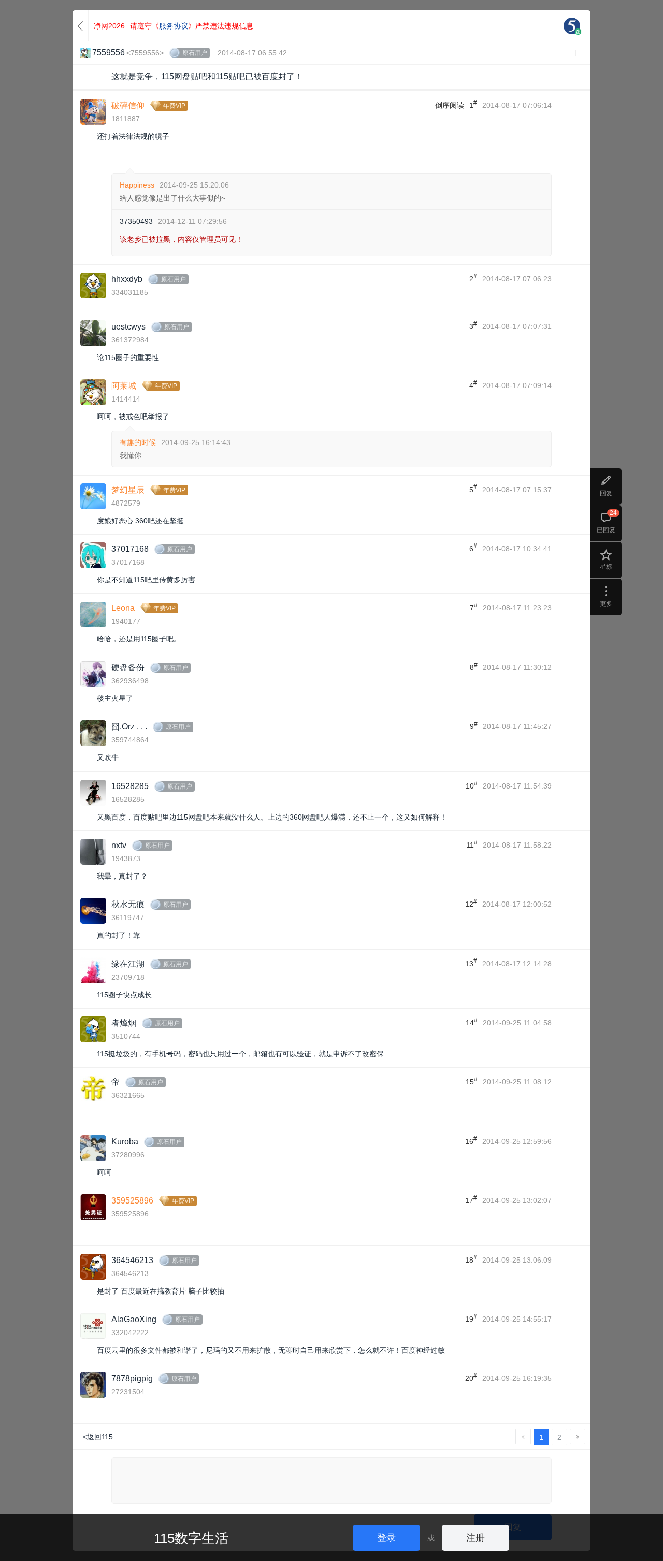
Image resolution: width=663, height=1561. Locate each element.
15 (472, 1081)
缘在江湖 (128, 963)
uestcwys (128, 326)
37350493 (136, 221)
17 (471, 1199)
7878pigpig (132, 1378)
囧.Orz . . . (129, 726)
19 (471, 1318)
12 (471, 903)
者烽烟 (123, 1023)
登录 (386, 1538)
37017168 (130, 549)
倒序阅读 (449, 105)
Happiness (137, 185)
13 (471, 962)
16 (471, 1140)
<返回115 (98, 1437)
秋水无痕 (128, 904)
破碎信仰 (128, 105)
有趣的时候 (138, 442)
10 (472, 785)
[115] (572, 26)
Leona (123, 608)
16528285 (130, 786)
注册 (475, 1538)
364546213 (132, 1260)
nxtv (118, 845)
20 (471, 1377)
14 (472, 1021)
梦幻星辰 (128, 489)
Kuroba (124, 1141)
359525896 (132, 1200)
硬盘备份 (128, 667)
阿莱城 (123, 385)
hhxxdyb (126, 279)
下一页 (577, 1436)
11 (472, 844)
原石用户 (194, 52)
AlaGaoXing (133, 1319)
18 (471, 1259)
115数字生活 (191, 1538)
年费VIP (174, 105)
